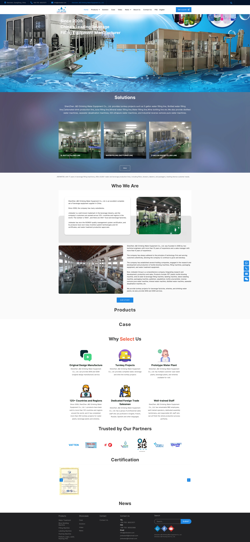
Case (113, 10)
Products (94, 10)
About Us (136, 10)
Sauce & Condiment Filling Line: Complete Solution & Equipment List (142, 533)
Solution (105, 10)
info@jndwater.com (60, 2)
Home (86, 10)
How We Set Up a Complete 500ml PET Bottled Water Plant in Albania (75, 533)
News (127, 10)
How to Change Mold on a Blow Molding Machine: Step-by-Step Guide (174, 533)
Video (120, 10)
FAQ (156, 10)
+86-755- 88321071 (39, 2)
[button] (183, 9)
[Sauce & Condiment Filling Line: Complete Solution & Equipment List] (142, 519)
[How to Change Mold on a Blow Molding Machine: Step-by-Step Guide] (175, 519)
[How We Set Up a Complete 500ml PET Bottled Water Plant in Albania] (75, 519)
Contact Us (147, 10)
